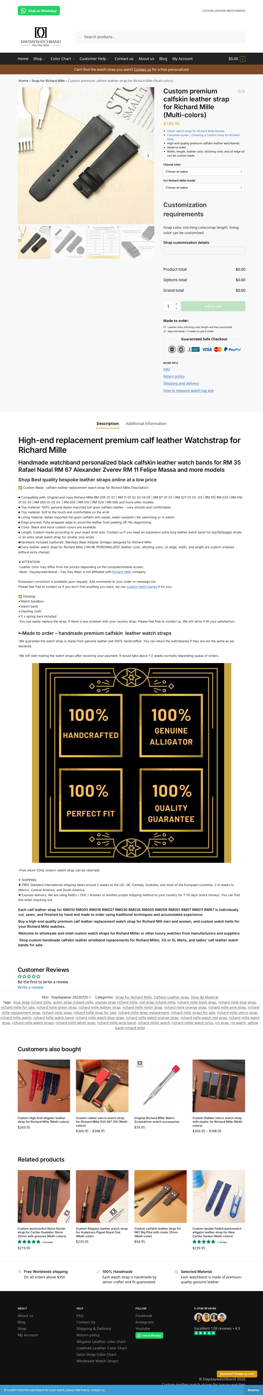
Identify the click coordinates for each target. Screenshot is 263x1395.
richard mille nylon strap (142, 1007)
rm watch (238, 1022)
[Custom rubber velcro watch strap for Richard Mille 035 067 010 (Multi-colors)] (102, 1086)
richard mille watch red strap (203, 1017)
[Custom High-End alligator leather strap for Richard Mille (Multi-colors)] (44, 1086)
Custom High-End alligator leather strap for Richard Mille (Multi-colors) (43, 1120)
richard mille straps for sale (193, 1012)
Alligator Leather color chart (101, 1341)
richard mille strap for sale (95, 1012)
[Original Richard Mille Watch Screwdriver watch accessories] (160, 1086)
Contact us (142, 69)
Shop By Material (204, 997)
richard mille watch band (53, 1017)
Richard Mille (121, 572)
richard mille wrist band (116, 1022)
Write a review (30, 987)
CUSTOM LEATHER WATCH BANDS (223, 10)
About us (25, 1315)
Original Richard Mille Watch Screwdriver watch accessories (156, 1120)
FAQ (166, 369)
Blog (22, 1322)
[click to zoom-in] (86, 155)
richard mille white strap (75, 1022)
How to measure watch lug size (188, 390)
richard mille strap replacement (143, 1012)
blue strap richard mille (32, 1002)
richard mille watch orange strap (152, 1017)
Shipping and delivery (181, 383)
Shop (22, 1328)
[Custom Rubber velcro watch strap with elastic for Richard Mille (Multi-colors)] (219, 1086)
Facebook (143, 1315)
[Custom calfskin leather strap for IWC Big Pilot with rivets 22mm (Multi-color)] (160, 1196)
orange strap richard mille (116, 1002)
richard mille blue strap (237, 1002)
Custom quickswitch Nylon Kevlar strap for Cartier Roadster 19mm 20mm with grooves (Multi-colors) (42, 1232)
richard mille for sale (17, 1007)
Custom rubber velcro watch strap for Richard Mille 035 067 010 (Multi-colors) (102, 1121)
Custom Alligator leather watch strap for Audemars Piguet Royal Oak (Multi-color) (102, 1232)
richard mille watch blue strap (100, 1017)
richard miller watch (154, 1022)
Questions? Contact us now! (237, 1374)
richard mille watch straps (33, 1022)
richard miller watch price (192, 1022)
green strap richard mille (73, 1002)
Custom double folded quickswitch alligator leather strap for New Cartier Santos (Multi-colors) (217, 1232)
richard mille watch (15, 1017)
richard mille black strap (196, 1002)
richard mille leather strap (99, 1007)
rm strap (222, 1022)
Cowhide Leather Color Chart (102, 1347)
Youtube (142, 1328)
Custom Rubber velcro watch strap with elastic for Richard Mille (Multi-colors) (218, 1121)
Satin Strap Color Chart (96, 1354)
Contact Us (86, 1322)
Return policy (174, 376)
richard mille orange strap (185, 1007)
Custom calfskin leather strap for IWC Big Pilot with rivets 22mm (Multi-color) (157, 1232)
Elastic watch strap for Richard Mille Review (195, 131)
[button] (237, 59)
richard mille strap (57, 1012)
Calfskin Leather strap (171, 997)
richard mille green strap (56, 1007)
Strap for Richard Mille (48, 80)
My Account (28, 1334)
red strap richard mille (157, 1002)
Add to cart (213, 306)
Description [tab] (108, 423)
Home (23, 80)
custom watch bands (142, 587)
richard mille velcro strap (237, 1012)
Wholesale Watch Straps (97, 1360)
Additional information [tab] (146, 423)
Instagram (144, 1322)
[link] (213, 1328)
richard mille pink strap (227, 1007)
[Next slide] (148, 156)
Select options (44, 1136)
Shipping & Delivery (94, 1328)
